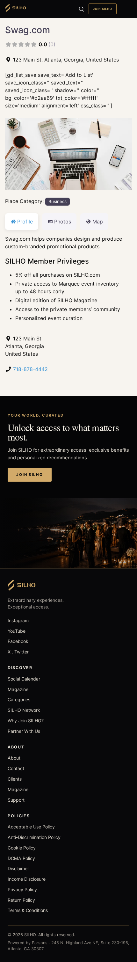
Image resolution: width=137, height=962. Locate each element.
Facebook (18, 641)
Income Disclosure (27, 879)
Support (16, 800)
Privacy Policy (22, 889)
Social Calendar (24, 678)
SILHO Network (24, 710)
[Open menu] (125, 9)
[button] (14, 154)
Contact (16, 768)
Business (57, 201)
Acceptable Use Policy (31, 826)
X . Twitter (18, 651)
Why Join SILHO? (26, 720)
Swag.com (27, 29)
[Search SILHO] (81, 9)
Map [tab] (97, 221)
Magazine (18, 689)
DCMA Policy (21, 858)
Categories (19, 699)
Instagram (18, 620)
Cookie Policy (22, 847)
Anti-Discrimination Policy (34, 837)
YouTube (16, 631)
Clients (15, 779)
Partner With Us (24, 731)
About (14, 758)
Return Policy (21, 900)
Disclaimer (18, 868)
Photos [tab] (62, 221)
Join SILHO (102, 9)
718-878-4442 (30, 369)
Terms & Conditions (28, 910)
